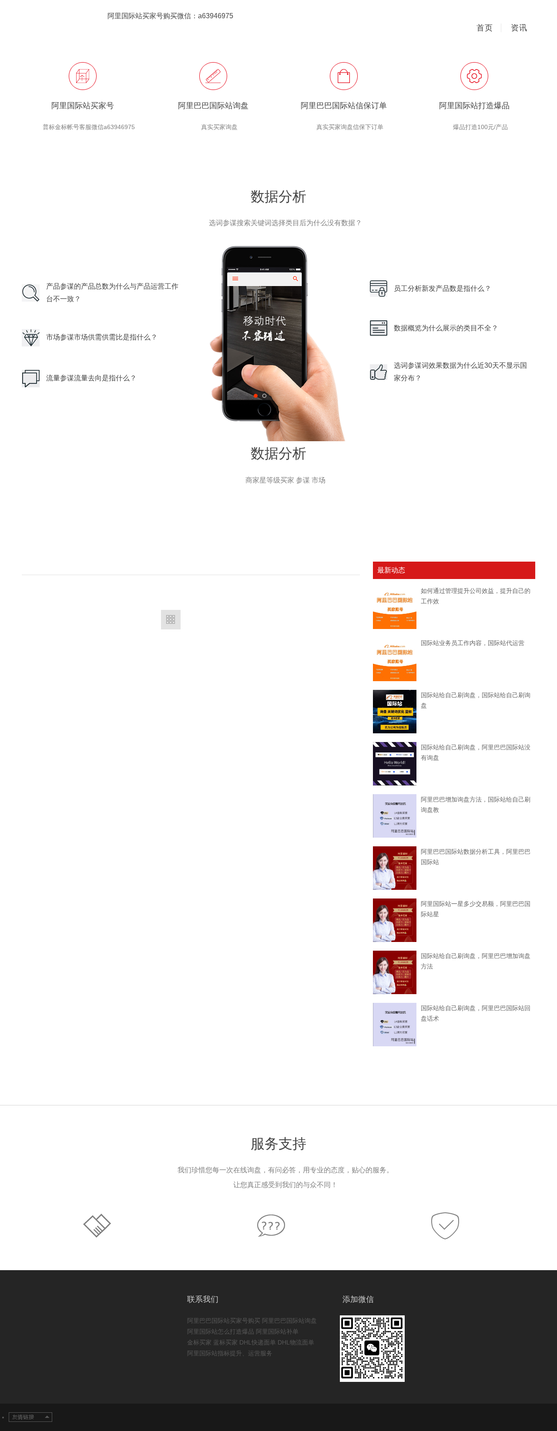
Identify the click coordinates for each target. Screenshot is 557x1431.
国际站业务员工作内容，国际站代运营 (472, 642)
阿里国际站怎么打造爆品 (220, 1331)
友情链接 (30, 1417)
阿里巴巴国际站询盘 (289, 1320)
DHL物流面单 (296, 1342)
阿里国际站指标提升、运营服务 (229, 1353)
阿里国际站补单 (277, 1331)
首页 (484, 27)
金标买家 (199, 1342)
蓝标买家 (225, 1342)
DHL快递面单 (257, 1342)
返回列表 (171, 619)
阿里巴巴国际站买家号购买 (223, 1320)
